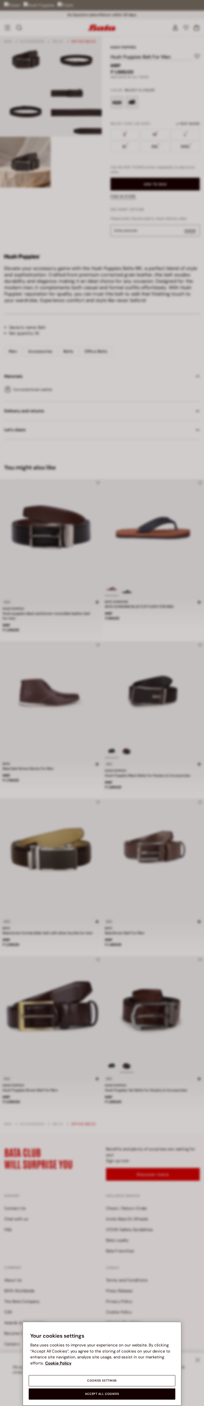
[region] (102, 1363)
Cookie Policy (58, 1363)
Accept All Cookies (102, 1394)
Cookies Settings (102, 1381)
